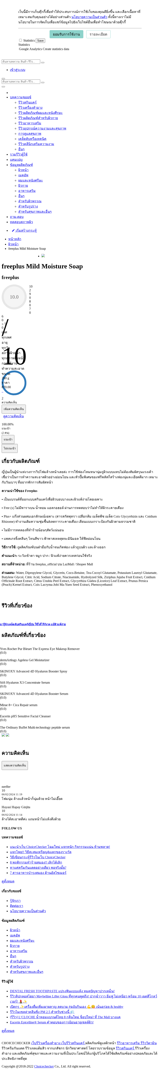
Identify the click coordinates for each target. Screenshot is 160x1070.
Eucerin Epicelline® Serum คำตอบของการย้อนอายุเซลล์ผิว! (52, 1022)
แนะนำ (8, 439)
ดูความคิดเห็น (13, 416)
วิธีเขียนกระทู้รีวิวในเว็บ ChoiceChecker (37, 857)
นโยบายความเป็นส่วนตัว (89, 17)
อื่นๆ (21, 149)
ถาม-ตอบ (17, 217)
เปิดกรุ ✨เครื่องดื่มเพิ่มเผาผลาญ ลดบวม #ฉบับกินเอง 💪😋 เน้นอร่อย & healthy (66, 1006)
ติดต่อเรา (16, 906)
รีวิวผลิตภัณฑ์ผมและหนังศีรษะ (40, 113)
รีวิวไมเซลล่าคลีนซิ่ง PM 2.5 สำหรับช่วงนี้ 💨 (42, 1012)
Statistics (24, 44)
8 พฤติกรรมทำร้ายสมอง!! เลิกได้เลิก (36, 862)
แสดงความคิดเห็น (15, 765)
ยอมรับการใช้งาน (66, 34)
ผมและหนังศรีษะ (30, 180)
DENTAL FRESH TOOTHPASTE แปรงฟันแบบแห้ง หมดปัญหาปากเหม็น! (62, 991)
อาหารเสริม (27, 191)
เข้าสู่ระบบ (17, 70)
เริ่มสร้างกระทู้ (26, 230)
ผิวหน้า (23, 170)
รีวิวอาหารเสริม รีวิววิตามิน (137, 1043)
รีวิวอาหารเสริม (29, 123)
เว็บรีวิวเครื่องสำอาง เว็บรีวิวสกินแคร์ (58, 1043)
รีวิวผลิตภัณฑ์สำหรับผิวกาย (38, 118)
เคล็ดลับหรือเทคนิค (32, 139)
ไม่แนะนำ (10, 448)
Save (40, 40)
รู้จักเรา (15, 900)
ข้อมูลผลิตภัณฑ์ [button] (21, 165)
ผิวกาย (23, 185)
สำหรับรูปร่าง (28, 206)
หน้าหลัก (14, 239)
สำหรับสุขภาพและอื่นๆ (35, 211)
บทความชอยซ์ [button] (20, 97)
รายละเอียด (98, 34)
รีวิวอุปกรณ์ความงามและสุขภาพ (42, 128)
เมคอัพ (23, 175)
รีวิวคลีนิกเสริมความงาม (36, 144)
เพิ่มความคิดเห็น (14, 409)
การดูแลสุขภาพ (29, 133)
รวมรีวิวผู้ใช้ (19, 154)
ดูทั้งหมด (8, 881)
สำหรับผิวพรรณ (29, 201)
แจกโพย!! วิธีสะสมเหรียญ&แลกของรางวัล (40, 852)
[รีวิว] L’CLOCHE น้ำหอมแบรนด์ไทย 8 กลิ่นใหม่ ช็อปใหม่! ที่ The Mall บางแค (65, 1017)
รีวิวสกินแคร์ (27, 102)
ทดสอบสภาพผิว (21, 222)
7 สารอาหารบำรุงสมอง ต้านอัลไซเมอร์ (38, 873)
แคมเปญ (16, 159)
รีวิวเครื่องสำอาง (30, 107)
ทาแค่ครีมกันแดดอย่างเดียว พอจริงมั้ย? (38, 867)
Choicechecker (44, 1066)
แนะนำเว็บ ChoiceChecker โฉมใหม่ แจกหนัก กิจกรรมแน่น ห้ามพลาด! (60, 847)
